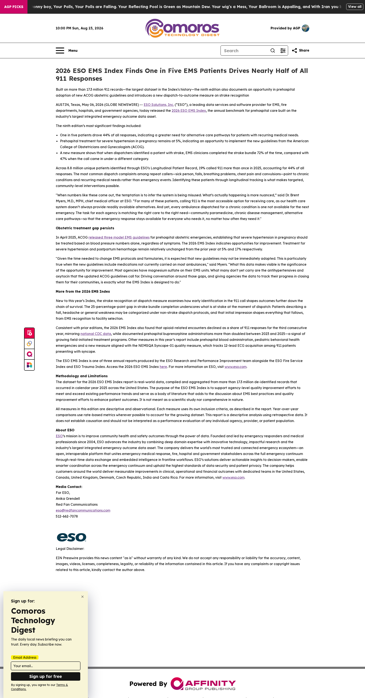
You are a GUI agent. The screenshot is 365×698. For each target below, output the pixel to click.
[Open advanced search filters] (283, 50)
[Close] (82, 597)
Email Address (24, 657)
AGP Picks (13, 7)
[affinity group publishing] (29, 354)
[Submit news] (29, 333)
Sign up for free (45, 676)
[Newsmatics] (29, 365)
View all (354, 6)
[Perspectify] (29, 344)
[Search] (273, 50)
